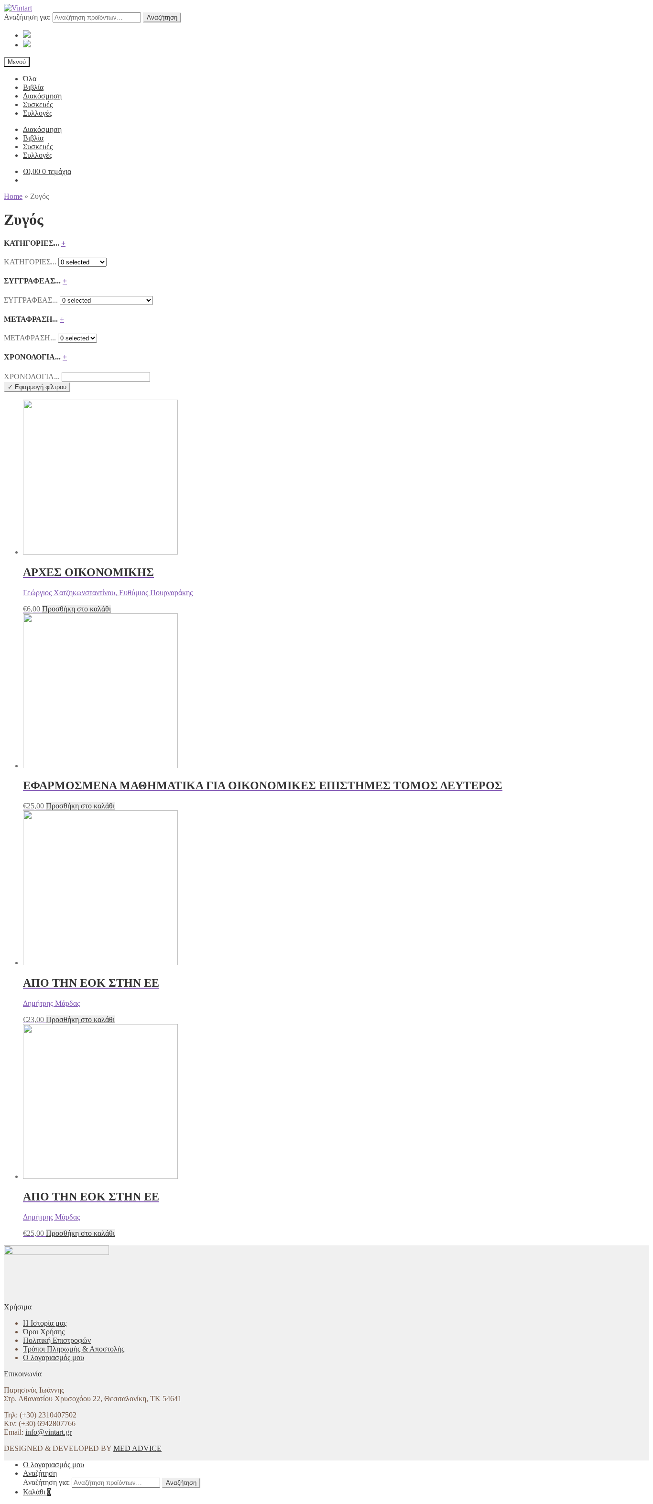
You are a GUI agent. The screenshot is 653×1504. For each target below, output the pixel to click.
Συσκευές (38, 104)
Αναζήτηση (162, 17)
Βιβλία (33, 87)
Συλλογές (37, 113)
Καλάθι (37, 1492)
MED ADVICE (137, 1448)
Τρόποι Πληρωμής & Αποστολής (73, 1349)
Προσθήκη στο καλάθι (76, 609)
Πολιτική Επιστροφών (57, 1340)
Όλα (29, 79)
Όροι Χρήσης (44, 1332)
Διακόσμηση (42, 96)
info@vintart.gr (48, 1432)
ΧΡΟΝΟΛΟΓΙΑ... (32, 376)
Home (13, 196)
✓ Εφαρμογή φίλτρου (37, 387)
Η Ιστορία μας (44, 1323)
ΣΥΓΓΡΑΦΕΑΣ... (31, 300)
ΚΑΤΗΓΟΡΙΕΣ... (30, 262)
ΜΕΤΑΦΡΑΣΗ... (30, 338)
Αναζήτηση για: (27, 17)
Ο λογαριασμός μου (53, 1357)
